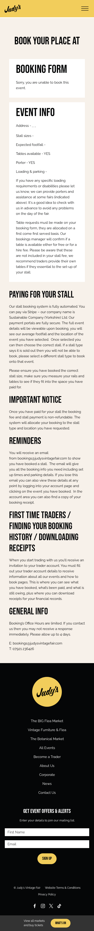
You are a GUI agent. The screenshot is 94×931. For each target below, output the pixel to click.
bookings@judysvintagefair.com (42, 458)
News (47, 784)
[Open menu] (84, 8)
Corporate (47, 775)
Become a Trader (47, 757)
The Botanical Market (47, 739)
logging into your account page (47, 486)
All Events (47, 748)
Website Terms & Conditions (63, 887)
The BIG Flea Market (47, 721)
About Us (47, 766)
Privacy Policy (47, 894)
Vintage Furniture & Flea (47, 730)
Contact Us (47, 793)
